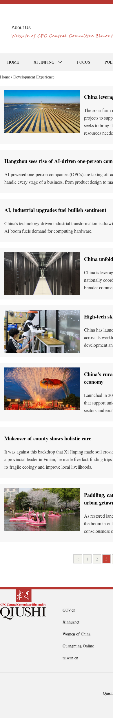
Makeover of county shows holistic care (47, 438)
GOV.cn (69, 610)
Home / (6, 77)
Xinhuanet (71, 622)
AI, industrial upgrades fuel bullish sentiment (55, 210)
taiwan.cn (70, 658)
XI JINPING (44, 62)
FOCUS (83, 62)
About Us (21, 27)
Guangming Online (78, 646)
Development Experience (33, 77)
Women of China (76, 634)
